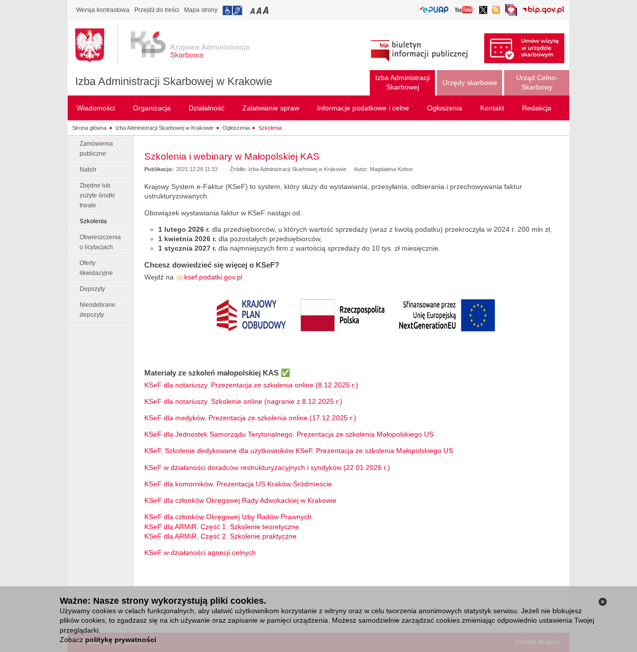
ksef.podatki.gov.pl (213, 277)
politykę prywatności (120, 640)
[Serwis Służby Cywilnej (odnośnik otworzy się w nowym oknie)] (511, 12)
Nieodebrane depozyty (97, 309)
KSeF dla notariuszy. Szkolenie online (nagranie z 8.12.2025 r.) (243, 401)
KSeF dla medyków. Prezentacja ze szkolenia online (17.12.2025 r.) (251, 418)
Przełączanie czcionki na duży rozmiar (266, 10)
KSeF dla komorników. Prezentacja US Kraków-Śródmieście (238, 484)
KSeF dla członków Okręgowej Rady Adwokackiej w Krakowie (240, 500)
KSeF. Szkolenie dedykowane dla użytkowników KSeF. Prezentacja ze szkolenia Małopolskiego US (298, 451)
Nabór (88, 169)
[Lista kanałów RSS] (496, 10)
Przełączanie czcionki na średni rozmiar (259, 10)
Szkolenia (270, 128)
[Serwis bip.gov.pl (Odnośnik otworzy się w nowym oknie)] (543, 10)
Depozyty (92, 288)
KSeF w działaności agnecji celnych (200, 553)
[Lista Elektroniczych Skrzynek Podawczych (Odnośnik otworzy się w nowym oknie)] (434, 10)
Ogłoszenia (236, 128)
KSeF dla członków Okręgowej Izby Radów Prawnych (228, 517)
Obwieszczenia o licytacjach (100, 242)
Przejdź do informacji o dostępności (232, 10)
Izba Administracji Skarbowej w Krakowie (173, 81)
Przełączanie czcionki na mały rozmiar (253, 10)
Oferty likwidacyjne (96, 268)
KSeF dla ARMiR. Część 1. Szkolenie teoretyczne (221, 527)
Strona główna (89, 128)
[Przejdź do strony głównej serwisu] (169, 45)
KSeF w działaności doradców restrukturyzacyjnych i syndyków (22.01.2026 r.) (267, 467)
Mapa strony (200, 9)
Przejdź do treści (156, 9)
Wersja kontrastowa (102, 9)
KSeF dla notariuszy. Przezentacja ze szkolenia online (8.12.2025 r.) (251, 385)
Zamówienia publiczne (96, 148)
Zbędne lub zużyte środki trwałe (97, 195)
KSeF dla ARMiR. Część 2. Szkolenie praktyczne (220, 536)
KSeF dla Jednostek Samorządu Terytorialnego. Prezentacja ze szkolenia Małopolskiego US (288, 434)
